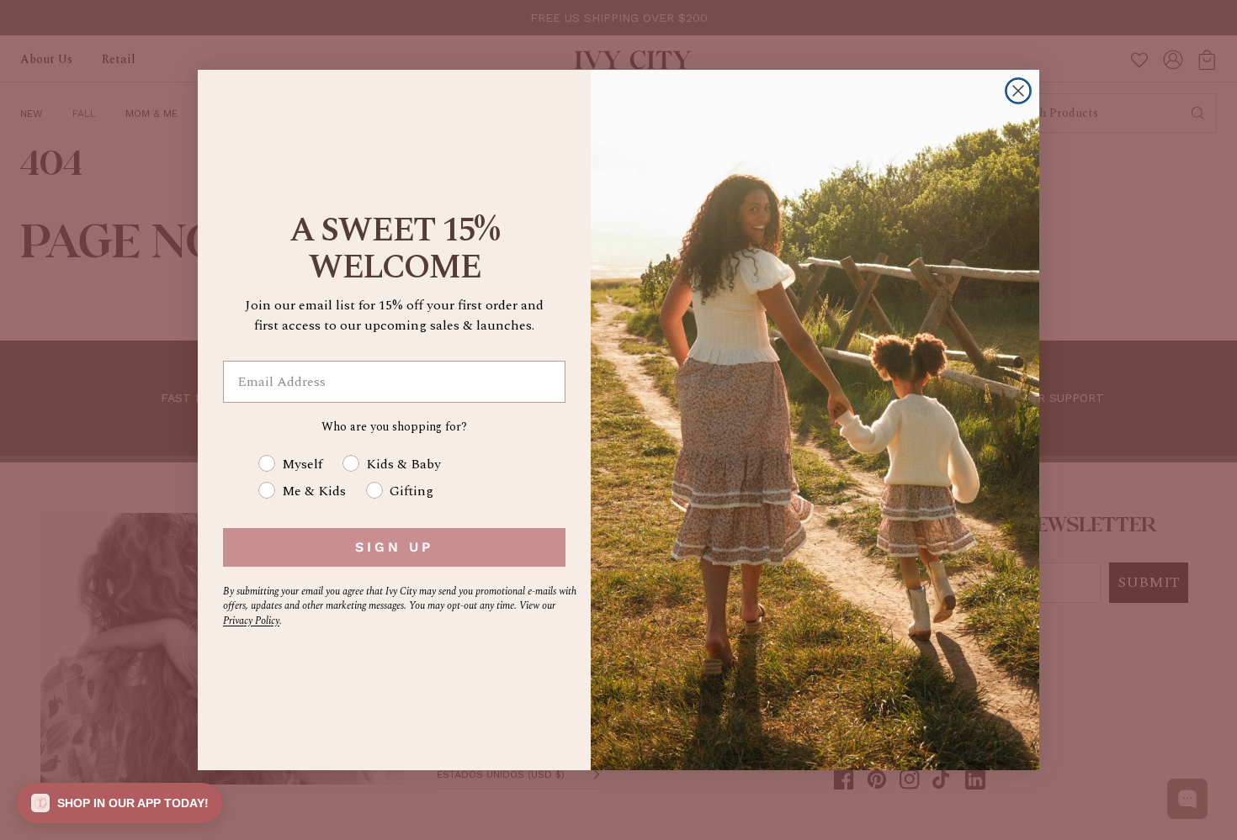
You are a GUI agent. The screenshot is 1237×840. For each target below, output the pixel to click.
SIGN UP (394, 547)
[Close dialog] (1018, 90)
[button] (119, 803)
